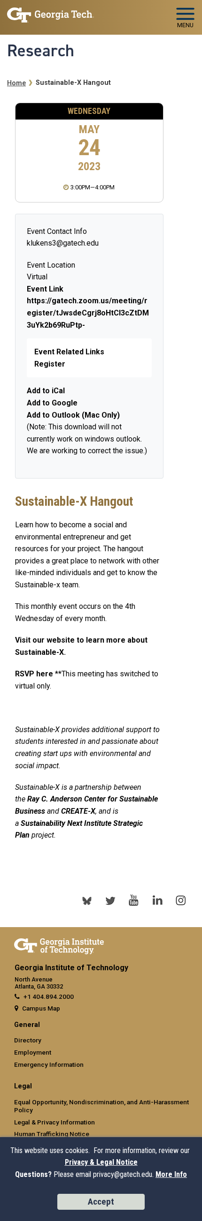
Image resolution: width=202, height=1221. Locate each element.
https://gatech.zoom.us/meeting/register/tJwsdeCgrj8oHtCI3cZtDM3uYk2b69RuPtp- (88, 312)
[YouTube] (134, 900)
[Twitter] (110, 900)
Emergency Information (49, 1064)
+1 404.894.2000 (48, 996)
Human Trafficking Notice (51, 1134)
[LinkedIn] (157, 900)
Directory (27, 1040)
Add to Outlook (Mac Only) (73, 415)
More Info (171, 1174)
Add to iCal (46, 390)
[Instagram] (181, 900)
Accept (101, 1201)
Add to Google (52, 402)
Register (49, 364)
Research (40, 50)
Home (16, 83)
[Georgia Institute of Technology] (50, 13)
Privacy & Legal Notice (101, 1162)
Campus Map (41, 1008)
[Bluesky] (87, 900)
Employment (32, 1052)
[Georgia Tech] (59, 944)
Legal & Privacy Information (54, 1122)
